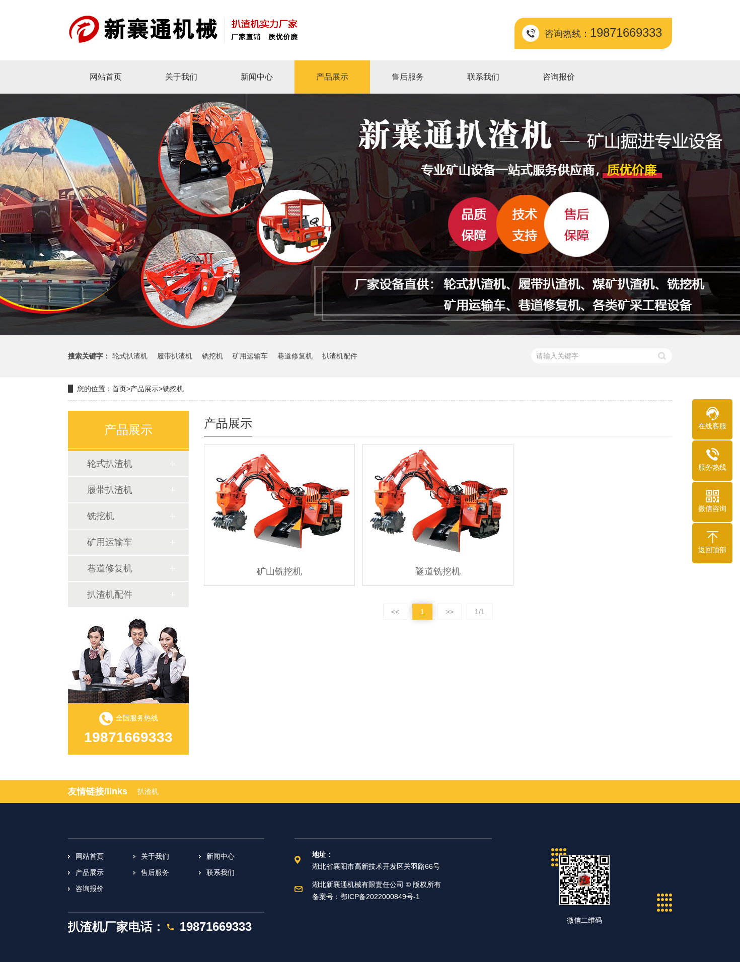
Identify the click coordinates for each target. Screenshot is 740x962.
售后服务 (155, 872)
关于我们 (155, 856)
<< (395, 612)
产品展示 (144, 389)
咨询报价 (90, 888)
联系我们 (220, 872)
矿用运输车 (250, 356)
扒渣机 (148, 791)
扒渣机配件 (339, 356)
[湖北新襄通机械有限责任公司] (184, 30)
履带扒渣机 (174, 356)
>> (450, 612)
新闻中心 (220, 856)
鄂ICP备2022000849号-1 (380, 897)
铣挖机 (212, 356)
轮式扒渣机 (129, 356)
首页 (119, 389)
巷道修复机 (295, 356)
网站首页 (90, 856)
